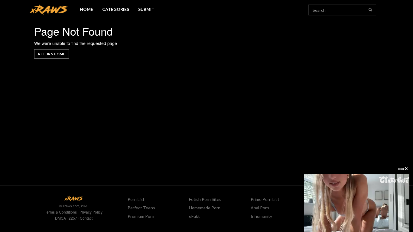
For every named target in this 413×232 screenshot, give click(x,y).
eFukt (194, 216)
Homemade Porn (204, 207)
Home (86, 9)
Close (401, 168)
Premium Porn (141, 216)
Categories (115, 9)
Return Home (51, 54)
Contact (86, 218)
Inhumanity (261, 216)
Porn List (136, 199)
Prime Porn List (265, 199)
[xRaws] (49, 9)
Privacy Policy (91, 211)
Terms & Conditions (61, 211)
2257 (73, 218)
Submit (146, 9)
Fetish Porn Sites (205, 199)
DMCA (60, 218)
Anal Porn (260, 207)
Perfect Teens (141, 207)
